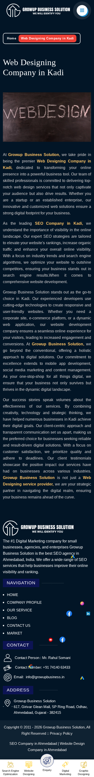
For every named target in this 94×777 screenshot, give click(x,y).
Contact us (18, 625)
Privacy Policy (61, 733)
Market (14, 633)
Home (11, 38)
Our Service (19, 610)
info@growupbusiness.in (44, 677)
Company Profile (24, 602)
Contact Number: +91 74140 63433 (42, 667)
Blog (12, 618)
